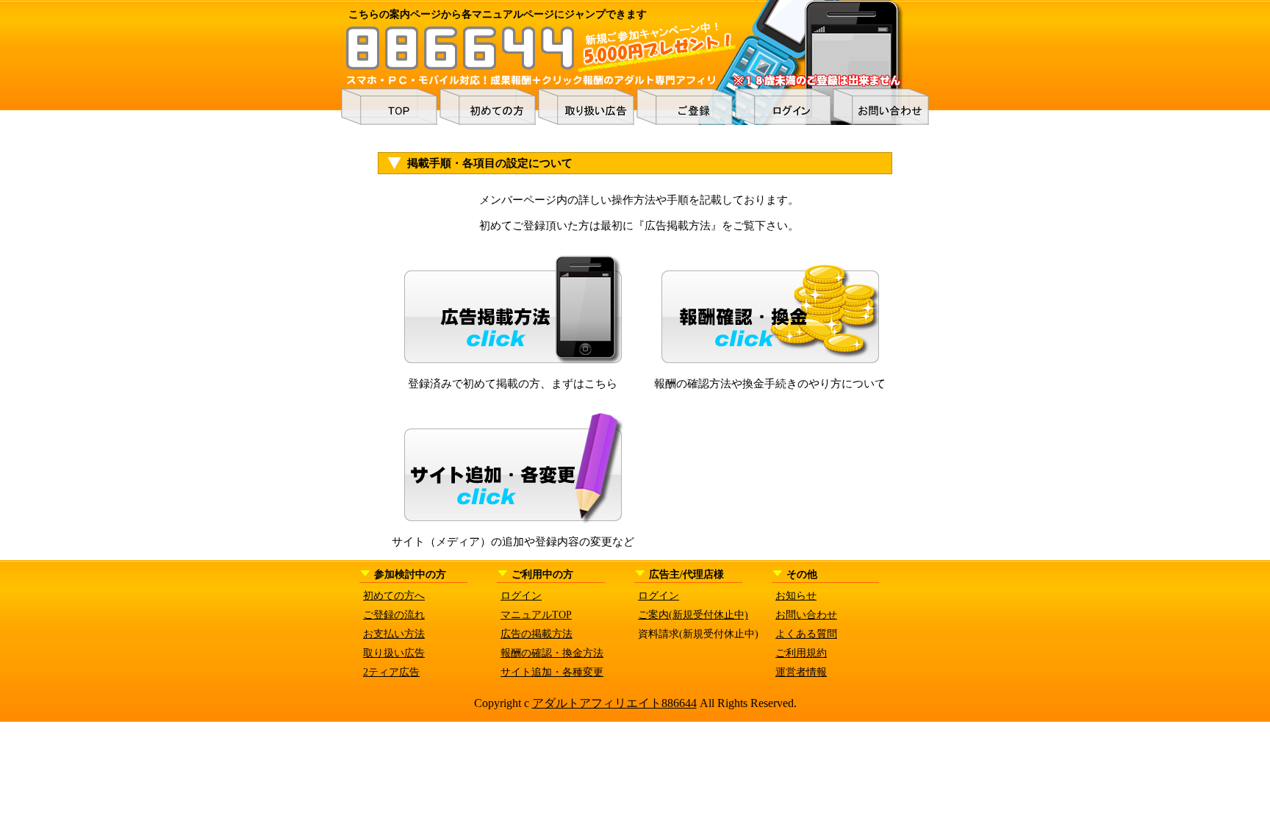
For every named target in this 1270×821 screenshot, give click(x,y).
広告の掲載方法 (537, 633)
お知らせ (796, 595)
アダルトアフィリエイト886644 (614, 703)
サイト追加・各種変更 (552, 672)
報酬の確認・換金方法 (552, 653)
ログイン (521, 595)
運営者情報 (801, 672)
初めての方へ (394, 595)
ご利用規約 (801, 653)
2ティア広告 (391, 672)
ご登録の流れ (394, 614)
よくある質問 (806, 633)
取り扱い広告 (394, 653)
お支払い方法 (394, 633)
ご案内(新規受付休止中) (693, 614)
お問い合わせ (806, 614)
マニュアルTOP (536, 614)
